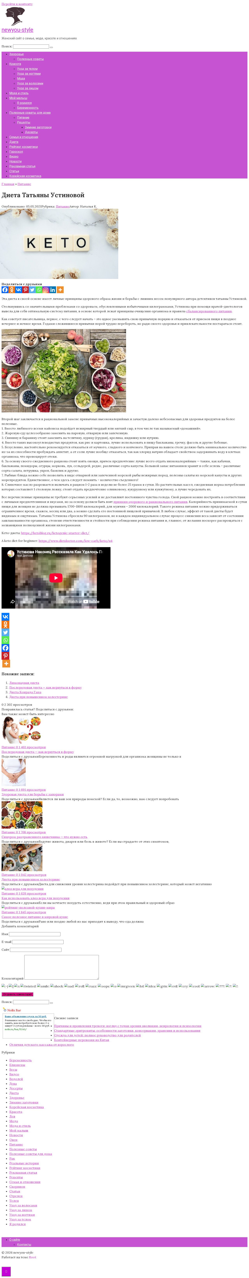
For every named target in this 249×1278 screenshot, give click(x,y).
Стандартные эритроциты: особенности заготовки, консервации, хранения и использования (127, 1030)
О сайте (14, 1240)
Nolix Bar (14, 1010)
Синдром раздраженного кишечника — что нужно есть (44, 837)
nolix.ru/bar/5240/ (16, 1029)
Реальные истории (24, 1163)
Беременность (28, 108)
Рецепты (23, 122)
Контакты (24, 1244)
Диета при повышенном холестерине (38, 697)
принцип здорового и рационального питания (150, 502)
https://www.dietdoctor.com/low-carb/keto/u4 (75, 541)
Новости (15, 161)
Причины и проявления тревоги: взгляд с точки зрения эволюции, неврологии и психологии (127, 1026)
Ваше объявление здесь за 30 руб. (26, 1016)
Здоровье (16, 54)
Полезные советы (30, 59)
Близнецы (17, 1065)
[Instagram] (45, 289)
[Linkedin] (52, 289)
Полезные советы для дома (30, 112)
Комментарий (13, 978)
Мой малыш (18, 98)
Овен (13, 1140)
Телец (14, 1201)
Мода (21, 78)
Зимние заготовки (38, 127)
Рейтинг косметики (23, 147)
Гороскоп (16, 152)
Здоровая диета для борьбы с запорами (33, 794)
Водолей (16, 1079)
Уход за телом (27, 69)
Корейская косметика (25, 176)
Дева (13, 1083)
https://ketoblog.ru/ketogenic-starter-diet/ (55, 533)
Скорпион (17, 1186)
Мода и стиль (19, 93)
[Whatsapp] (39, 289)
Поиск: (7, 46)
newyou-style (17, 30)
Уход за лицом (27, 88)
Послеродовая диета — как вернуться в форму (45, 687)
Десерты (31, 132)
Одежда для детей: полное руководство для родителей (97, 1035)
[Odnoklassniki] (11, 289)
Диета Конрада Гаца (25, 692)
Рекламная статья (22, 166)
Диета (13, 142)
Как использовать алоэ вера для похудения (35, 898)
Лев (12, 1116)
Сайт (5, 949)
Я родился (24, 103)
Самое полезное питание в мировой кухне (35, 917)
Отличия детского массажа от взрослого (41, 1044)
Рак (12, 1158)
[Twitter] (32, 289)
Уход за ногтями (29, 73)
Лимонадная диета (24, 683)
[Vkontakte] (18, 289)
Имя (5, 934)
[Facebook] (5, 289)
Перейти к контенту (17, 4)
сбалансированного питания (209, 311)
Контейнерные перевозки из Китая (81, 1040)
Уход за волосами (30, 83)
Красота (15, 64)
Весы (13, 1069)
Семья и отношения (23, 137)
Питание (23, 117)
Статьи (14, 171)
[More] (60, 289)
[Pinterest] (25, 289)
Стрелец (16, 1196)
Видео (13, 156)
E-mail (6, 942)
